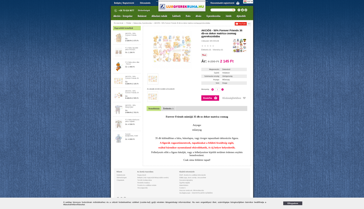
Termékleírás (154, 108)
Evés (188, 16)
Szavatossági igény (186, 180)
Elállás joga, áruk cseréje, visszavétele (192, 177)
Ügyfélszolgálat (184, 183)
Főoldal (128, 23)
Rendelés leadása (143, 183)
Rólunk (119, 172)
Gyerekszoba (213, 16)
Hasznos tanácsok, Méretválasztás (191, 190)
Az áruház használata (145, 172)
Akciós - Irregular (123, 16)
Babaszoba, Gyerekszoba (143, 23)
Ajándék (241, 16)
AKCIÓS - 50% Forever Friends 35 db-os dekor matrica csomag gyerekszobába (182, 23)
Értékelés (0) (206, 50)
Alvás (198, 16)
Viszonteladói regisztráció (222, 3)
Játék (228, 16)
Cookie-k (182, 188)
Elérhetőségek (144, 10)
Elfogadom (293, 203)
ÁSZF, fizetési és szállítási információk (192, 175)
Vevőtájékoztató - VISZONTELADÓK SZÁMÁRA (196, 193)
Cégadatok (120, 180)
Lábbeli (176, 16)
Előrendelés (145, 3)
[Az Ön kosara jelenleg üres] (238, 3)
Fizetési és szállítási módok (146, 185)
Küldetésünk (121, 175)
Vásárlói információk (187, 172)
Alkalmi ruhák (159, 16)
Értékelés (168, 108)
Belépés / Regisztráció (124, 3)
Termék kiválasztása (144, 180)
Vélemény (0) (218, 50)
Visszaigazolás (142, 188)
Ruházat (142, 16)
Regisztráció (141, 175)
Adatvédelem (183, 185)
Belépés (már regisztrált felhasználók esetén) (153, 177)
